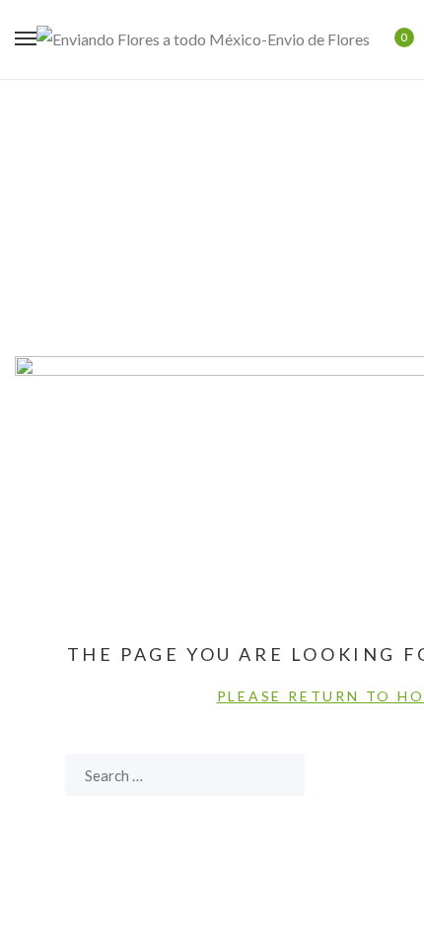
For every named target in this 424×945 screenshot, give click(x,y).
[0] (390, 39)
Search (280, 775)
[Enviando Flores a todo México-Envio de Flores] (203, 39)
